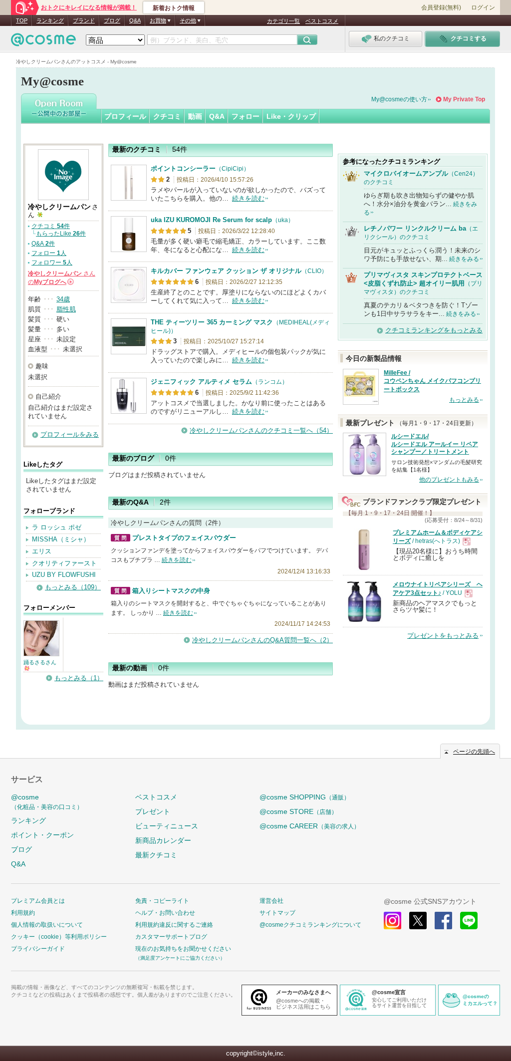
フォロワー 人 (51, 262)
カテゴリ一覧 (283, 21)
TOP (21, 20)
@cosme (47, 801)
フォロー (245, 116)
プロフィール (125, 116)
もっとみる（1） (78, 678)
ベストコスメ (321, 21)
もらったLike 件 (61, 233)
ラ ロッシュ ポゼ (56, 527)
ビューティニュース (166, 826)
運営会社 (271, 900)
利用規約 (23, 912)
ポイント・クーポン (42, 835)
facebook (443, 920)
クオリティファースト (64, 563)
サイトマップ (277, 912)
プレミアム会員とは (38, 900)
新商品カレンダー (163, 840)
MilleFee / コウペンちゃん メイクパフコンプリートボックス (432, 381)
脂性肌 (66, 309)
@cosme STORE (298, 811)
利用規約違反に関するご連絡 (174, 924)
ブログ (112, 20)
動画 (195, 116)
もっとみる (464, 399)
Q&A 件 (43, 243)
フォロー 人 (48, 253)
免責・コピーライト (162, 900)
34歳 (63, 299)
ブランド (84, 20)
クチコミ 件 (50, 226)
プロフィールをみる (69, 434)
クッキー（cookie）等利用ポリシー (59, 936)
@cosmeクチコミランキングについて (310, 924)
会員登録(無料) (441, 7)
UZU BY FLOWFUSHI (64, 574)
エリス (41, 551)
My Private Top (464, 99)
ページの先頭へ (474, 751)
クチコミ (167, 116)
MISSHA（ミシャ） (61, 539)
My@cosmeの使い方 (399, 99)
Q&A (135, 20)
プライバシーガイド (38, 948)
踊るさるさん (39, 662)
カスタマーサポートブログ (171, 936)
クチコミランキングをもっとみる (434, 330)
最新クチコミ (156, 855)
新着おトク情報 (174, 7)
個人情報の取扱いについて (47, 924)
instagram (392, 920)
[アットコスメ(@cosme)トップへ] (43, 42)
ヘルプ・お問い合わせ (165, 912)
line (469, 920)
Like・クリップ (291, 116)
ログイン (483, 7)
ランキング (50, 20)
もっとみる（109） (73, 587)
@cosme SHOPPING (304, 797)
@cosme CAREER (309, 826)
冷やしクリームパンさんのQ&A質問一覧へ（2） (262, 640)
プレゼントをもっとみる (443, 635)
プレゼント (152, 811)
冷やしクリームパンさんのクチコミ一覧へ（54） (261, 430)
